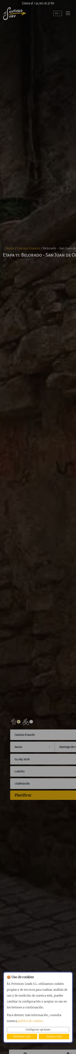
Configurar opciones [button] (38, 1029)
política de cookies (30, 1021)
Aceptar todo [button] (54, 1036)
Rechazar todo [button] (22, 1036)
